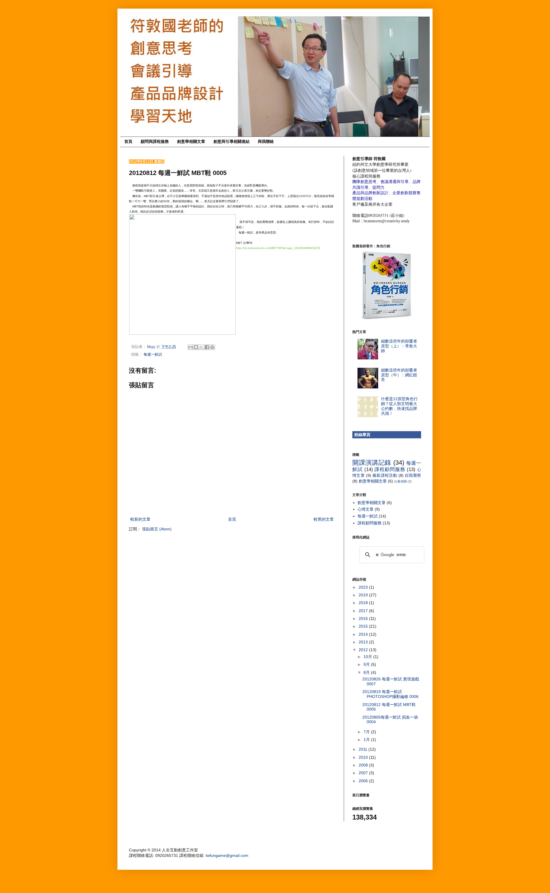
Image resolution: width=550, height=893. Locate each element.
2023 (364, 587)
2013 (364, 642)
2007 (364, 773)
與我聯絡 (266, 141)
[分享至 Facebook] (207, 347)
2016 (364, 618)
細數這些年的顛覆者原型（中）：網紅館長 (399, 375)
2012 (364, 649)
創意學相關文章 (191, 141)
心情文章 (366, 509)
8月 (367, 672)
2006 (364, 781)
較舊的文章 (324, 519)
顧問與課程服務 (155, 141)
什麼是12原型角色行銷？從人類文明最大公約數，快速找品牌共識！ (399, 405)
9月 (367, 664)
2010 (364, 757)
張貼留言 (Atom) (157, 529)
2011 (363, 749)
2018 (364, 602)
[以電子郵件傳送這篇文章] (190, 347)
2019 (364, 595)
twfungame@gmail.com (227, 855)
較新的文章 (140, 519)
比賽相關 (400, 481)
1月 (367, 739)
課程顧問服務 (389, 469)
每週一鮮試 (153, 355)
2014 (364, 634)
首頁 (128, 141)
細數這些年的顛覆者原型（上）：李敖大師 (399, 346)
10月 (368, 656)
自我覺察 (413, 475)
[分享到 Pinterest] (212, 347)
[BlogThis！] (196, 347)
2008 (364, 765)
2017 (364, 610)
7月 (367, 731)
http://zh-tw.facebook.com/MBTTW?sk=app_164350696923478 (278, 248)
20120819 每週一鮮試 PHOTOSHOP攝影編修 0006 (390, 694)
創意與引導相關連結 (231, 141)
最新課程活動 (384, 475)
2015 (364, 626)
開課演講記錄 (371, 462)
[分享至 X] (201, 347)
